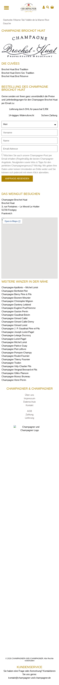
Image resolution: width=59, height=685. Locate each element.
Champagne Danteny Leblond (16, 304)
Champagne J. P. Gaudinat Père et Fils (21, 328)
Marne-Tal (19, 20)
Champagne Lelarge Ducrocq (16, 335)
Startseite (7, 20)
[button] (47, 7)
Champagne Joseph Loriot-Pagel (18, 332)
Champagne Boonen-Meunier (16, 297)
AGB (29, 411)
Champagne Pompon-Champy (17, 352)
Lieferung (29, 418)
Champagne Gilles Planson (15, 373)
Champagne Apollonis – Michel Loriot (20, 287)
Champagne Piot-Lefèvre (14, 349)
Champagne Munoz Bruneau (16, 376)
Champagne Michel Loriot (14, 342)
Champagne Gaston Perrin (15, 311)
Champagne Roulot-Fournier (15, 356)
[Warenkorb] (52, 7)
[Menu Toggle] (6, 7)
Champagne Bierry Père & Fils (17, 294)
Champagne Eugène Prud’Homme (19, 308)
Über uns (29, 395)
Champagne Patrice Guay (14, 345)
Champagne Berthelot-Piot (15, 291)
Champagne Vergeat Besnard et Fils (19, 369)
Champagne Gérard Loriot (14, 325)
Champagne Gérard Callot (14, 318)
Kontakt (29, 405)
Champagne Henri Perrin (14, 380)
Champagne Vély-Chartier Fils (16, 366)
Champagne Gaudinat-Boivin (16, 314)
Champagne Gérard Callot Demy (18, 321)
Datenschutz (29, 401)
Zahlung (29, 414)
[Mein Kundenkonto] (43, 7)
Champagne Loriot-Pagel (14, 339)
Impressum (29, 398)
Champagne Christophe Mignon (17, 301)
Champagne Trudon (11, 362)
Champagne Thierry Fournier (16, 359)
